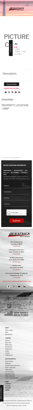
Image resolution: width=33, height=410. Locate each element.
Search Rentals (9, 361)
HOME (7, 381)
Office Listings (9, 330)
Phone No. (6, 198)
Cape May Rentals (10, 374)
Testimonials (8, 349)
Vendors (7, 353)
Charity (7, 351)
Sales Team (8, 342)
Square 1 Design (22, 405)
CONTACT (8, 384)
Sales (6, 332)
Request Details (12, 84)
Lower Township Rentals (11, 378)
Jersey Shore (8, 369)
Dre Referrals (8, 347)
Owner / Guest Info (10, 367)
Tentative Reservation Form (12, 365)
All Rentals (8, 363)
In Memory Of (8, 355)
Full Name (6, 185)
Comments (7, 204)
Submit (16, 220)
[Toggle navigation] (26, 4)
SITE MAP (8, 388)
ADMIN (7, 390)
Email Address (7, 192)
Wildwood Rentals (10, 376)
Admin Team (8, 345)
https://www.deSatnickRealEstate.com (16, 281)
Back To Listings (1, 393)
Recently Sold (8, 334)
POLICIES (8, 386)
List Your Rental (9, 372)
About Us (7, 340)
